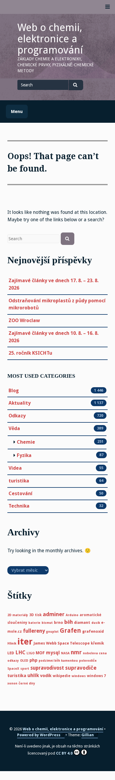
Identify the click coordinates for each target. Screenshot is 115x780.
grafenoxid (93, 631)
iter (24, 642)
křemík (97, 643)
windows (79, 676)
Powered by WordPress (38, 735)
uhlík (33, 675)
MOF (40, 652)
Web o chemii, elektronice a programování (50, 39)
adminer (54, 614)
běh (68, 622)
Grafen (70, 630)
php (33, 660)
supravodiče (80, 668)
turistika (19, 481)
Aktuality (20, 403)
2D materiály (17, 615)
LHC (20, 652)
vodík (46, 675)
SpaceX (13, 669)
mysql (53, 652)
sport (24, 669)
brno (58, 622)
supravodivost (47, 668)
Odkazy (17, 416)
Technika (19, 506)
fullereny (34, 631)
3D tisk (35, 615)
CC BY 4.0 (64, 753)
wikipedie (61, 676)
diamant (82, 622)
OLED (24, 661)
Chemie (26, 442)
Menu (17, 111)
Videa (15, 468)
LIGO (30, 653)
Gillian (87, 735)
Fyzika (24, 455)
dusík (95, 623)
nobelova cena (95, 653)
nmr (76, 652)
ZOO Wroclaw (24, 320)
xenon (12, 683)
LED (10, 653)
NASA (65, 653)
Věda (14, 428)
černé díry (27, 683)
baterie (34, 623)
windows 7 (96, 676)
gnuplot (52, 632)
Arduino (72, 615)
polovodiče (88, 661)
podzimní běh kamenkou (58, 661)
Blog (14, 390)
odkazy (13, 661)
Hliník (11, 643)
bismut (47, 623)
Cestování (20, 493)
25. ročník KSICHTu (30, 353)
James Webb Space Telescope (62, 643)
